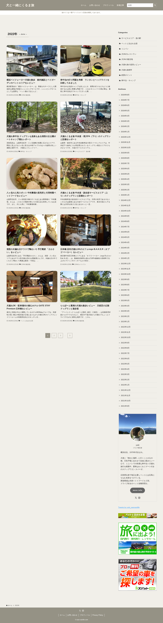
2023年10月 (126, 274)
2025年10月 (126, 147)
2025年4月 (125, 179)
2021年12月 (126, 390)
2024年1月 (125, 258)
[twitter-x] (136, 498)
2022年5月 (125, 364)
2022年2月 (125, 380)
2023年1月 (125, 322)
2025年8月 (125, 158)
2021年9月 (125, 406)
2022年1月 (125, 385)
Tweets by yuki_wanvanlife (129, 507)
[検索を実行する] (155, 5)
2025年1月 (125, 195)
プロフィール (85, 615)
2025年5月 (125, 174)
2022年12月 (126, 327)
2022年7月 (125, 353)
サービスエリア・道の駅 (131, 38)
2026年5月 (125, 111)
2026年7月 (125, 100)
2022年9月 (125, 343)
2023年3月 (125, 311)
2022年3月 (125, 374)
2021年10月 (126, 401)
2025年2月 (125, 190)
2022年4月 (125, 369)
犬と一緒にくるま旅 (20, 5)
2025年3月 (125, 184)
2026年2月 (125, 126)
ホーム (62, 615)
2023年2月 (125, 316)
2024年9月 (125, 216)
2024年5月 (125, 237)
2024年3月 (125, 248)
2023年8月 (125, 285)
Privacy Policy (97, 615)
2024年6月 (125, 232)
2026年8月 (125, 95)
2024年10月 (126, 211)
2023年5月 (125, 300)
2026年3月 (125, 121)
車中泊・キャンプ (128, 80)
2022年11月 (125, 332)
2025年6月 (125, 169)
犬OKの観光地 (127, 59)
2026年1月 (125, 132)
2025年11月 (125, 142)
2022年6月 (125, 359)
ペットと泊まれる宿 (129, 43)
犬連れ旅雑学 (126, 70)
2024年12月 (126, 200)
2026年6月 (125, 105)
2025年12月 (126, 137)
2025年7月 (125, 163)
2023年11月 (125, 269)
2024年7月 (125, 227)
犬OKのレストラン (128, 54)
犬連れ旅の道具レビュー (131, 65)
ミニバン (124, 49)
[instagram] (139, 498)
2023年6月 (125, 295)
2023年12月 (126, 264)
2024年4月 (125, 242)
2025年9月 (125, 153)
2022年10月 (126, 337)
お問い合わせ (72, 615)
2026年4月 (125, 116)
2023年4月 (125, 306)
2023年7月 (125, 290)
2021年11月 (125, 395)
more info (137, 490)
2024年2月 (125, 253)
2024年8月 (125, 221)
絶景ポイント (126, 75)
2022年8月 (125, 348)
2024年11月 (125, 205)
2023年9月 (125, 279)
